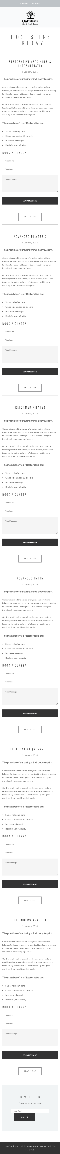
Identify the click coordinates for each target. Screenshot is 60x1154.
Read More (30, 217)
